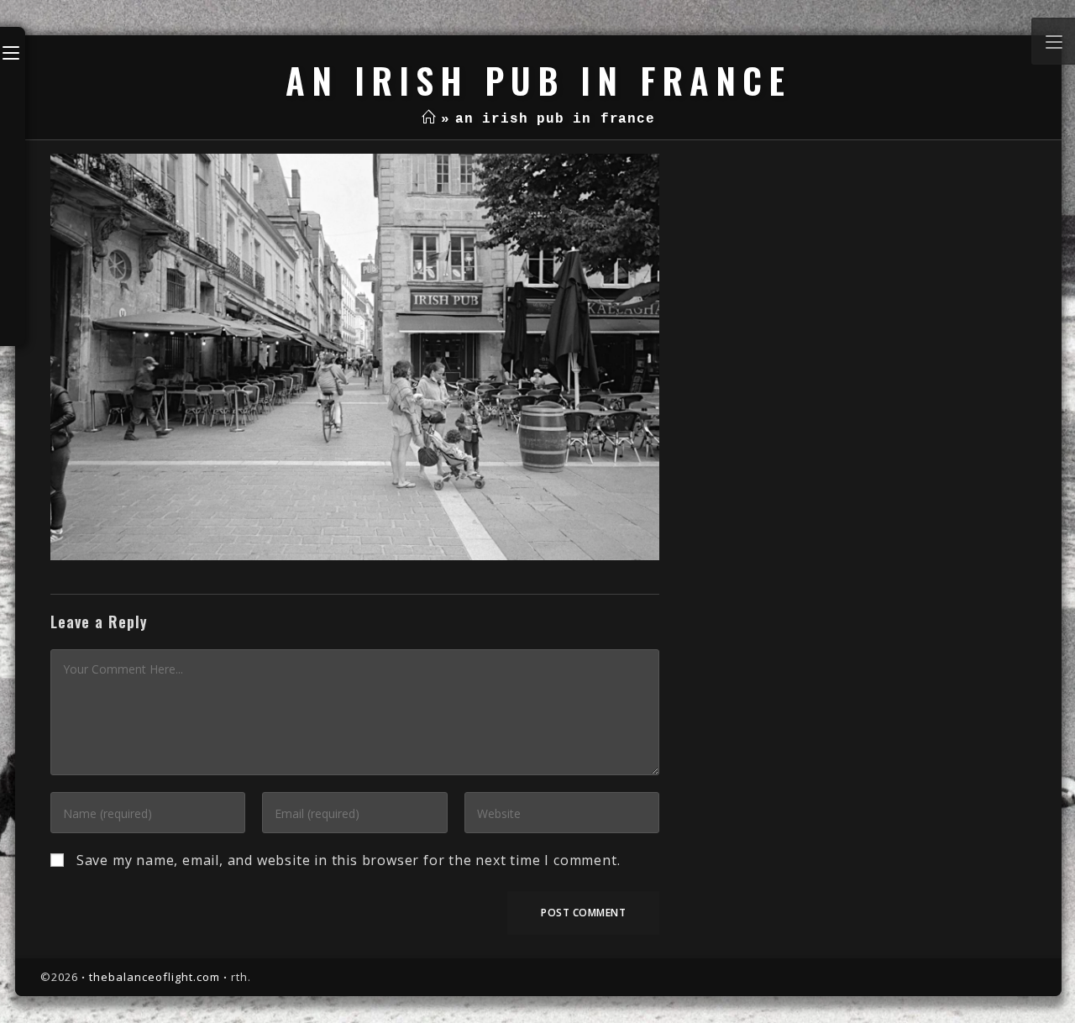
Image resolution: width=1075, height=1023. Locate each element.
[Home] (429, 119)
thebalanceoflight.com (154, 976)
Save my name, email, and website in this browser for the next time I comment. (348, 860)
